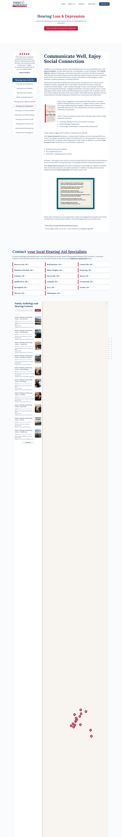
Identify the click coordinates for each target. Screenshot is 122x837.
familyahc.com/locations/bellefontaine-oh (24, 339)
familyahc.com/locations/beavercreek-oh (24, 327)
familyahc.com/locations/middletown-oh (24, 439)
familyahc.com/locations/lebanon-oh (23, 401)
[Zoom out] (106, 305)
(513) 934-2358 (18, 400)
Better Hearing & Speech (25, 97)
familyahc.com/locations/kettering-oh (23, 389)
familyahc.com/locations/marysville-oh (23, 415)
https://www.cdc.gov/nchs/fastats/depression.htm (61, 225)
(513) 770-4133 (18, 425)
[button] (72, 4)
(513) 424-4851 (18, 437)
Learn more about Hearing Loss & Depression (61, 28)
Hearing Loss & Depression (24, 106)
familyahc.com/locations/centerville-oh (23, 352)
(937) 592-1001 (18, 337)
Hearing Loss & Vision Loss (24, 124)
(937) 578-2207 (18, 413)
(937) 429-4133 (18, 325)
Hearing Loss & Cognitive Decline (24, 102)
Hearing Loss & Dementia (24, 84)
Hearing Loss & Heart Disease (24, 110)
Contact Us (104, 4)
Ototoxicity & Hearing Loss (24, 133)
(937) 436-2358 (18, 351)
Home (64, 4)
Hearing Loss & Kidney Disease (25, 115)
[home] (19, 4)
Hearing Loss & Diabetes (25, 88)
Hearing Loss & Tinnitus (24, 93)
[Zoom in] (106, 303)
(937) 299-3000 (18, 388)
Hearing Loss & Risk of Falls (25, 119)
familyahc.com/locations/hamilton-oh (23, 364)
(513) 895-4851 (18, 363)
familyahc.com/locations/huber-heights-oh (24, 376)
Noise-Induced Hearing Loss (24, 128)
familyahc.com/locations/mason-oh (23, 427)
